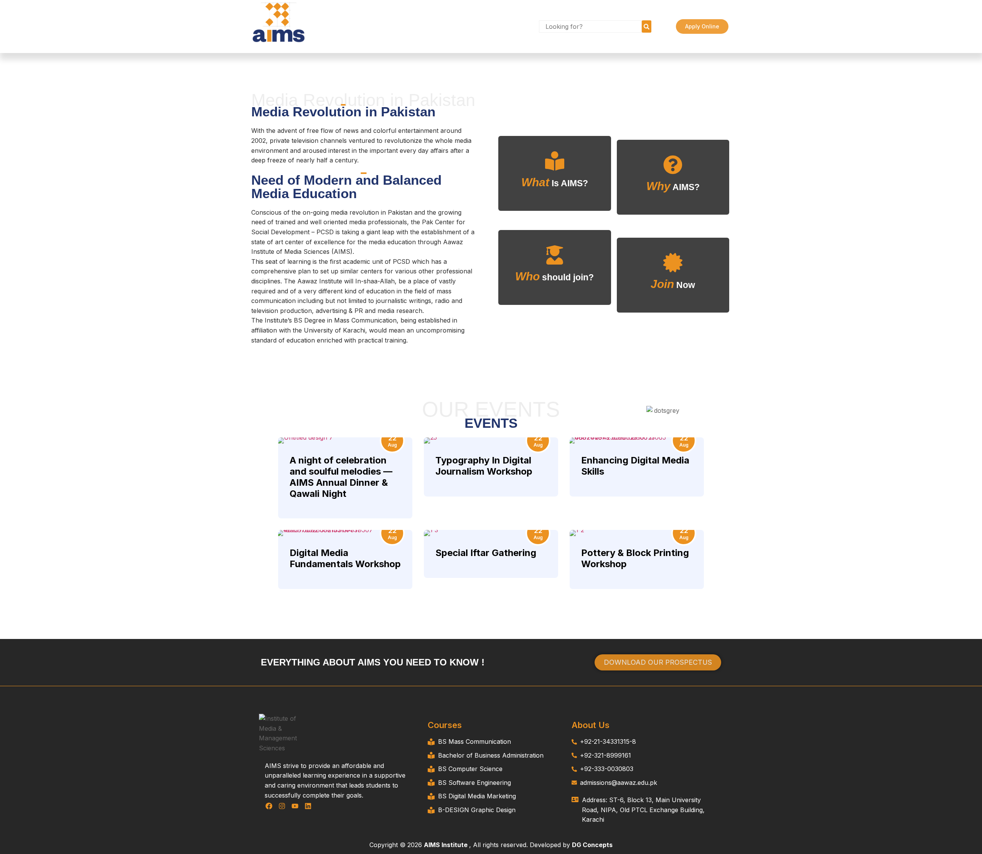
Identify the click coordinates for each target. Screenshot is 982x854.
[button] (660, 21)
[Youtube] (295, 805)
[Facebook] (269, 805)
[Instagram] (282, 805)
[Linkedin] (307, 805)
